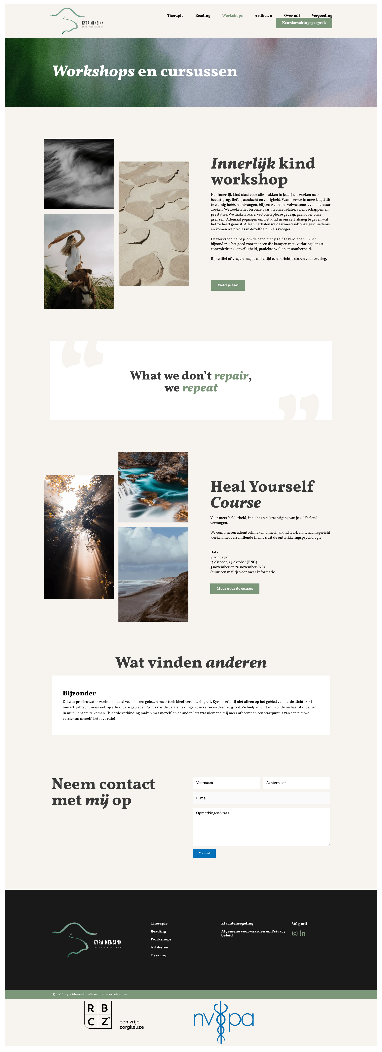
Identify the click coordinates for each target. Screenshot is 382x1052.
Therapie (175, 16)
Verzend (204, 853)
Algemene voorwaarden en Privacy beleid (253, 933)
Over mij (292, 16)
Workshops (232, 16)
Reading (202, 16)
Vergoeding (322, 16)
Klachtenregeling (237, 924)
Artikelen (263, 16)
